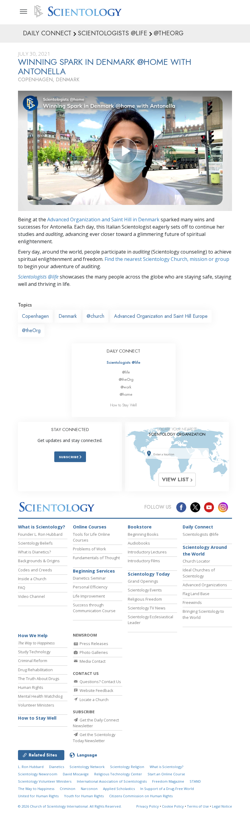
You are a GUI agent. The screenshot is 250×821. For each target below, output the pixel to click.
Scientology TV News (147, 608)
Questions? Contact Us (100, 681)
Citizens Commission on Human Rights (141, 796)
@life (126, 372)
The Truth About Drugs (38, 678)
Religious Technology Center (118, 774)
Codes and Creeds (35, 570)
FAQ (21, 587)
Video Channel (31, 596)
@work (125, 387)
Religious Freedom (145, 599)
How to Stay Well (123, 405)
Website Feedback (96, 690)
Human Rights (30, 687)
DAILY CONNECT (123, 351)
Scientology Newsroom (37, 774)
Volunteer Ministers (36, 705)
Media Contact (92, 661)
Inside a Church (32, 578)
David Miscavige (76, 774)
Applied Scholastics (119, 788)
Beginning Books (143, 534)
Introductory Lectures (147, 552)
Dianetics (56, 766)
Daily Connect (198, 527)
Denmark (68, 316)
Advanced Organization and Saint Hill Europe (161, 316)
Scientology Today (149, 574)
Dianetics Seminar (89, 578)
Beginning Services (94, 571)
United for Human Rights (38, 796)
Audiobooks (139, 543)
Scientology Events (145, 590)
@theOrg (31, 330)
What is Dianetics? (34, 552)
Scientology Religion (127, 766)
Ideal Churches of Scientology (199, 572)
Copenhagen (35, 316)
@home (126, 394)
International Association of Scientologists (112, 781)
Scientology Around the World (205, 550)
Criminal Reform (32, 660)
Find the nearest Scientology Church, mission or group (167, 259)
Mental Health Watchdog (40, 696)
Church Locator (196, 561)
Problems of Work (89, 549)
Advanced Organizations (205, 585)
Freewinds (192, 602)
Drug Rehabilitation (35, 669)
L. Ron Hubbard (31, 766)
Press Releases (93, 643)
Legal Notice (222, 806)
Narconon (89, 788)
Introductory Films (144, 560)
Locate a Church (94, 699)
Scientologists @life (123, 362)
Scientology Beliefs (35, 543)
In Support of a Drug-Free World (167, 788)
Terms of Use (198, 806)
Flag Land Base (196, 593)
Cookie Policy (173, 806)
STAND (195, 781)
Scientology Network (87, 766)
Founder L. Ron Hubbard (40, 534)
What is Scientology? (41, 527)
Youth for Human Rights (84, 796)
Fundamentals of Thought (96, 557)
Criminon (67, 788)
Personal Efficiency (90, 587)
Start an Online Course (166, 774)
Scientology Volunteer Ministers (44, 781)
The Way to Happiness (36, 788)
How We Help (33, 635)
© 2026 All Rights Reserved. (70, 806)
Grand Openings (143, 581)
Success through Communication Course (94, 607)
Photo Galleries (93, 652)
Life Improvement (89, 596)
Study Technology (34, 651)
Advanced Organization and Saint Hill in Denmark (103, 219)
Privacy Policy (147, 806)
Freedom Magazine (168, 781)
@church (95, 316)
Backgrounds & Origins (39, 560)
